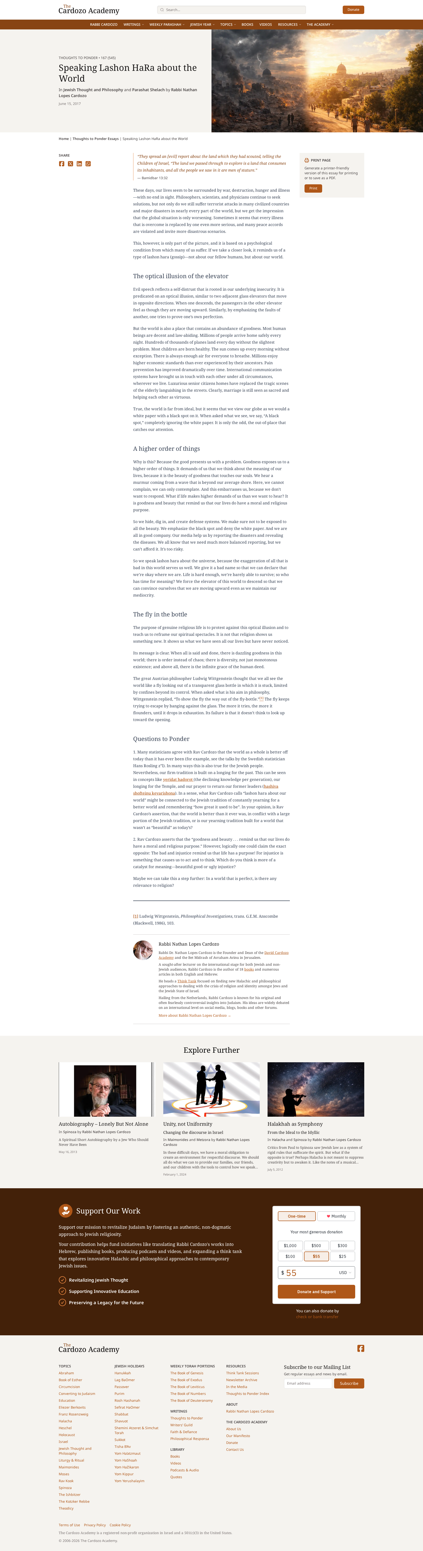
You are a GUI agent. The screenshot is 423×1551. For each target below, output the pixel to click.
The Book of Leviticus (187, 1386)
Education (67, 1400)
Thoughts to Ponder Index (247, 1393)
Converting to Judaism (77, 1393)
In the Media (236, 1386)
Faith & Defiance (183, 1431)
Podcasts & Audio (184, 1470)
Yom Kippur (124, 1474)
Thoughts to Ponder (186, 1418)
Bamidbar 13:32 (155, 177)
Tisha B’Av (123, 1446)
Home (64, 138)
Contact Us (235, 1449)
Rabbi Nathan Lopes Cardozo (250, 1411)
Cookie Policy (120, 1525)
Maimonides (69, 1467)
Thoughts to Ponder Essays (96, 138)
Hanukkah (123, 1373)
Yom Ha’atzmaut (128, 1453)
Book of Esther (70, 1379)
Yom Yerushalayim (129, 1480)
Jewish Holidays (129, 1366)
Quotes (176, 1477)
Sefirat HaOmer (127, 1407)
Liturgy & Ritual (71, 1460)
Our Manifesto (238, 1435)
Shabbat (121, 1414)
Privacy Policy (95, 1525)
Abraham (66, 1373)
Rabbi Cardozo (104, 24)
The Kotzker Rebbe (74, 1501)
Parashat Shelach (148, 89)
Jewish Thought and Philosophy (93, 89)
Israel (63, 1441)
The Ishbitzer (70, 1494)
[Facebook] (360, 1348)
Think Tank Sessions (242, 1373)
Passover (122, 1386)
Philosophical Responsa (189, 1438)
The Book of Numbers (188, 1393)
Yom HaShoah (126, 1460)
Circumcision (69, 1386)
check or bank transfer (317, 1316)
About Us (233, 1428)
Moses (64, 1474)
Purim (119, 1393)
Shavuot (121, 1421)
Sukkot (120, 1439)
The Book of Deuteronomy (191, 1400)
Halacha (65, 1421)
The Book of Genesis (186, 1373)
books (249, 969)
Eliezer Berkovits (72, 1407)
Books (247, 24)
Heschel (65, 1428)
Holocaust (67, 1434)
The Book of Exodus (186, 1379)
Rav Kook (66, 1480)
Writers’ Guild (181, 1425)
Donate (353, 9)
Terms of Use (69, 1525)
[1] (135, 916)
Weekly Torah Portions (192, 1366)
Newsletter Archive (241, 1379)
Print (313, 188)
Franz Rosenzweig (73, 1414)
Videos (265, 24)
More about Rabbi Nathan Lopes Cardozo (195, 1015)
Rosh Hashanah (127, 1400)
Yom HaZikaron (127, 1467)
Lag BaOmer (125, 1379)
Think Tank (186, 981)
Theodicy (66, 1508)
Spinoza (65, 1487)
